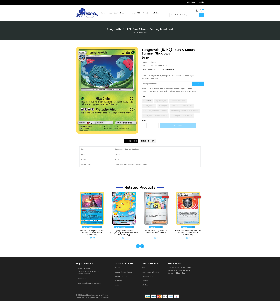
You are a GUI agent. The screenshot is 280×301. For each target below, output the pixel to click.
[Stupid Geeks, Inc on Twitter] (77, 2)
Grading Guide (168, 69)
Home (117, 268)
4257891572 (82, 278)
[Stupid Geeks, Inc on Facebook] (73, 2)
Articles (118, 285)
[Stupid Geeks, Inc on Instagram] (81, 2)
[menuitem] (103, 13)
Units (144, 121)
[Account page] (197, 10)
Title (143, 97)
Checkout (191, 2)
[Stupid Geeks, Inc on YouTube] (85, 2)
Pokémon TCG (121, 276)
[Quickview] (79, 239)
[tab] (131, 141)
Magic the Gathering (123, 272)
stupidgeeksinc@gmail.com (89, 283)
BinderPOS (104, 298)
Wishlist (201, 2)
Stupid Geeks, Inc (140, 32)
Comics (118, 280)
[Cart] (202, 10)
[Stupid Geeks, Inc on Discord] (89, 2)
